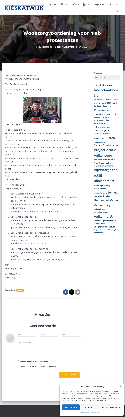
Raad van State (106, 163)
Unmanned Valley (102, 196)
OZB (116, 145)
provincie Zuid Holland (104, 160)
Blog (77, 4)
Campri (115, 100)
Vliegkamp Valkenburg (104, 227)
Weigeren (89, 407)
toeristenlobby (100, 189)
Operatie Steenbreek (104, 145)
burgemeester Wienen (103, 100)
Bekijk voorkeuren (110, 407)
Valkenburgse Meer (101, 212)
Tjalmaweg (105, 186)
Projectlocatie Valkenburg (105, 152)
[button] (120, 386)
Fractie (89, 4)
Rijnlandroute (104, 181)
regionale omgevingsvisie (104, 166)
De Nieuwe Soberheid (102, 106)
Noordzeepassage (101, 142)
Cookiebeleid (85, 412)
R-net (96, 163)
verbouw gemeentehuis (105, 221)
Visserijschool (99, 224)
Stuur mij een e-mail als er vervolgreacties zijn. (37, 361)
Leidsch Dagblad (101, 130)
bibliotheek (105, 85)
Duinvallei (102, 110)
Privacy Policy (96, 412)
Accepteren (71, 407)
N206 (113, 138)
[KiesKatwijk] (24, 7)
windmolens (99, 232)
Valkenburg (99, 209)
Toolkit (115, 4)
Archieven (98, 73)
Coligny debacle (99, 103)
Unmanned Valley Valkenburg (106, 203)
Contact (101, 4)
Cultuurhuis (111, 103)
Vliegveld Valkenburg (100, 230)
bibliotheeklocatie (106, 92)
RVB (96, 185)
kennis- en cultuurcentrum (102, 125)
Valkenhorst (103, 216)
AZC (96, 86)
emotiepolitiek (112, 114)
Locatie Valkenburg (102, 134)
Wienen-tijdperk (113, 230)
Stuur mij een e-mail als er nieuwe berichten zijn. (38, 367)
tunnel (112, 192)
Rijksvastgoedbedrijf (105, 172)
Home (54, 4)
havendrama (99, 117)
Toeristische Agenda (100, 193)
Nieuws (66, 4)
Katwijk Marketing (101, 120)
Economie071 (99, 114)
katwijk (108, 117)
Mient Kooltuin (101, 138)
